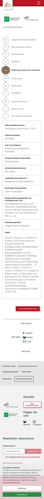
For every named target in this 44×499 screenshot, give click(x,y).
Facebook (28, 333)
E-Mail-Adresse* (9, 446)
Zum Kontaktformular (32, 404)
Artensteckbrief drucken (27, 309)
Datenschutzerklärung (11, 482)
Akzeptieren (22, 494)
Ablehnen (22, 488)
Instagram (37, 424)
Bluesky (30, 337)
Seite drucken (26, 323)
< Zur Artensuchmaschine (12, 27)
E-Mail (29, 342)
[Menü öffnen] (38, 3)
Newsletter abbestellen (13, 463)
